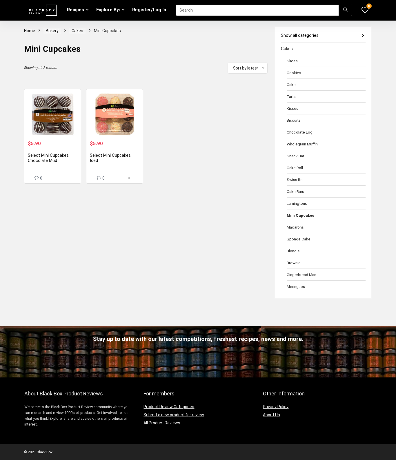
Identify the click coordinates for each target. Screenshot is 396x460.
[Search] (345, 10)
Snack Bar (295, 156)
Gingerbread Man (301, 274)
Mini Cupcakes (300, 215)
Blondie (293, 251)
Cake (291, 84)
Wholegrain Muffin (302, 144)
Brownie (294, 262)
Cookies (294, 72)
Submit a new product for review (173, 414)
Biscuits (294, 120)
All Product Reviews (161, 423)
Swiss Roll (295, 179)
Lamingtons (297, 203)
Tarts (291, 96)
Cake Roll (295, 167)
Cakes (77, 30)
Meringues (296, 286)
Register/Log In (149, 9)
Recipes (75, 9)
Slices (292, 61)
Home (29, 30)
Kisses (292, 108)
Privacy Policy (275, 406)
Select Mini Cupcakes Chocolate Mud (48, 158)
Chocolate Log (300, 132)
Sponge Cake (298, 239)
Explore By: (108, 9)
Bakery (52, 30)
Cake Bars (295, 191)
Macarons (295, 227)
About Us (271, 414)
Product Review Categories (168, 406)
